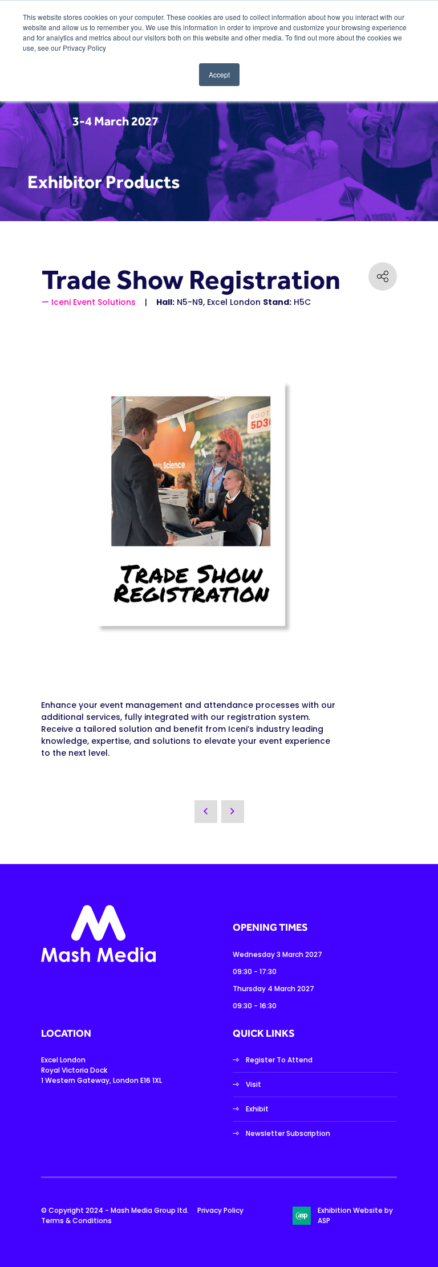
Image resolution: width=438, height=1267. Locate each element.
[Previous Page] (205, 811)
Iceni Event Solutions (93, 302)
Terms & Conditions (76, 1220)
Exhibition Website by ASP (355, 1215)
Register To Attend (279, 1060)
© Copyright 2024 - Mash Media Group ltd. (115, 1210)
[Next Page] (232, 811)
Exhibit (257, 1109)
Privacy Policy (220, 1210)
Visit (253, 1084)
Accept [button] (219, 74)
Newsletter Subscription (288, 1133)
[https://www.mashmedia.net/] (98, 959)
